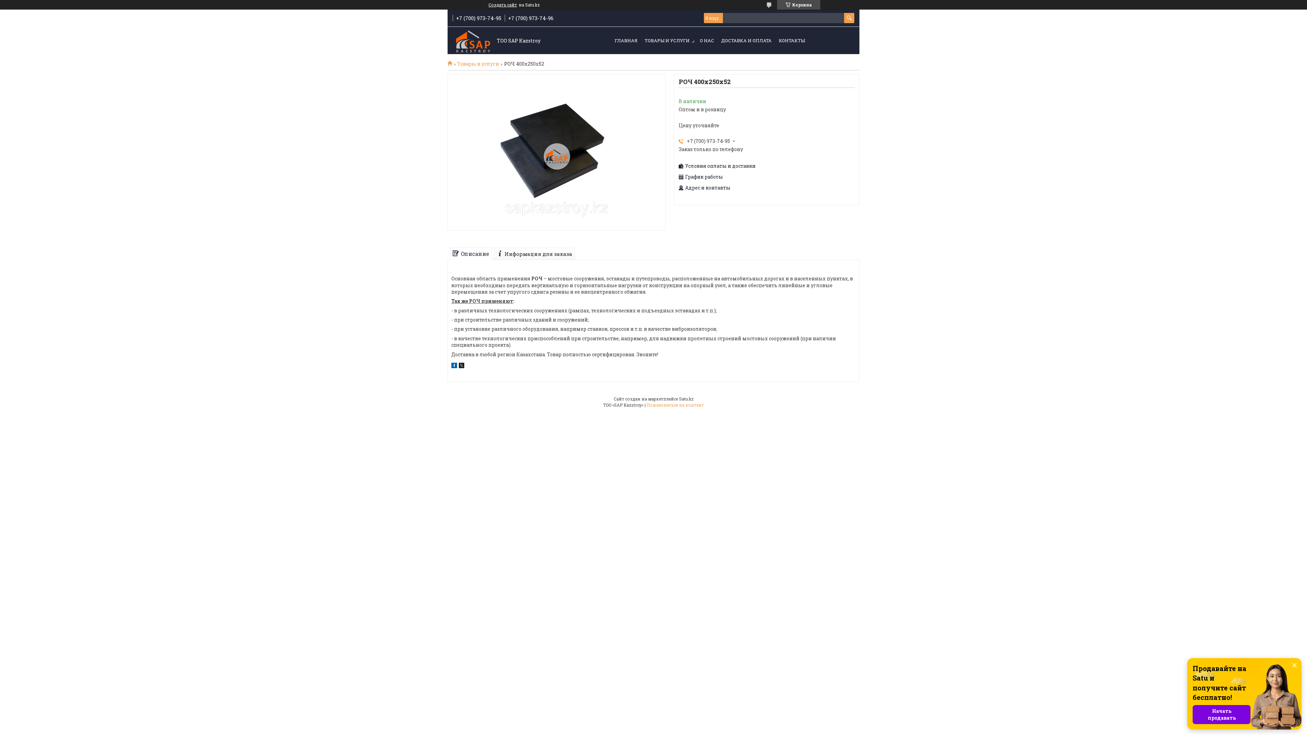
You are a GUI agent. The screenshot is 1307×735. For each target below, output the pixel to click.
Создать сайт (502, 4)
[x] (461, 366)
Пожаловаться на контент (675, 405)
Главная (626, 40)
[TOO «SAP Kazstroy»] (473, 40)
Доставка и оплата (746, 40)
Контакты (792, 40)
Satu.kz (686, 399)
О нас (707, 40)
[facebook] (454, 366)
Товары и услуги (667, 40)
